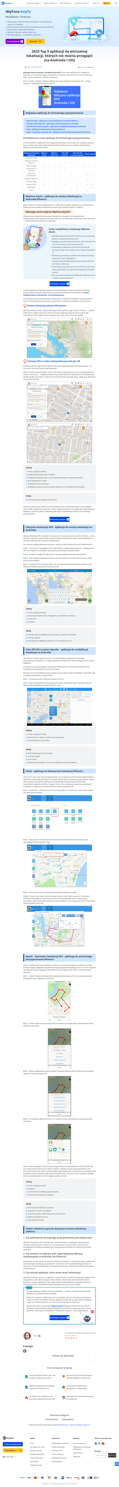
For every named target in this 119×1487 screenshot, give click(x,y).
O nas (32, 1443)
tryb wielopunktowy (56, 295)
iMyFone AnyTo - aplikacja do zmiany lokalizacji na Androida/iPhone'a (52, 121)
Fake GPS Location (65, 154)
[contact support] (117, 1464)
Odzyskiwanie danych (59, 1458)
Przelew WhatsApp (58, 1447)
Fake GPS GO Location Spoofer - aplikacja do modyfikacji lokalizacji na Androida (56, 126)
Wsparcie (96, 3)
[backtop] (111, 1469)
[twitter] (99, 1443)
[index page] (7, 3)
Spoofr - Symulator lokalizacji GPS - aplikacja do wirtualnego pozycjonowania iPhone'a (58, 132)
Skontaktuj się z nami (37, 1447)
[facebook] (96, 1443)
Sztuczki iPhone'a (52, 1419)
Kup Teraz (34, 41)
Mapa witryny (77, 1453)
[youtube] (103, 1443)
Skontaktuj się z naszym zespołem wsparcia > (74, 1425)
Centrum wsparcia (79, 1443)
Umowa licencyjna (36, 1458)
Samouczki (56, 1438)
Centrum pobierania (12, 1444)
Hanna (82, 67)
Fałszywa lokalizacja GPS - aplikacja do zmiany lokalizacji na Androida (52, 124)
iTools (87, 154)
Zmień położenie (37, 67)
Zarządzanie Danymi (33, 3)
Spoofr (92, 154)
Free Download (13, 41)
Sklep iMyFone (10, 1450)
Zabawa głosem (67, 1419)
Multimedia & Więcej (81, 3)
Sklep (107, 3)
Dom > (29, 67)
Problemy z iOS (57, 1451)
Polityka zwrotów (36, 1465)
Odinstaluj (76, 1456)
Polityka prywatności (37, 1454)
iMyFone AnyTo (44, 154)
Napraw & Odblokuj (49, 3)
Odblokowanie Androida (60, 1443)
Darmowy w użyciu (58, 284)
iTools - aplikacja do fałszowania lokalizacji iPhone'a (45, 129)
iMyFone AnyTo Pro (54, 154)
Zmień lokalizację (65, 3)
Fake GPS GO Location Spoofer (77, 154)
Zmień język (9, 1457)
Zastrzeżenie (34, 1461)
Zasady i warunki (36, 1451)
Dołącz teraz (112, 1455)
